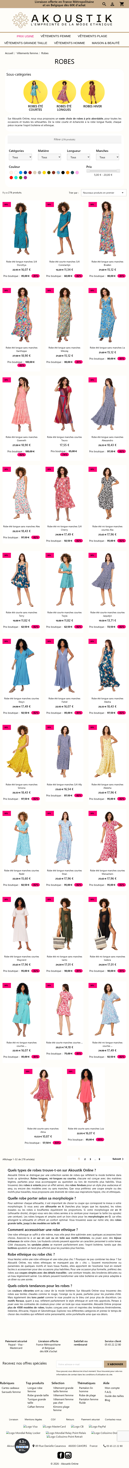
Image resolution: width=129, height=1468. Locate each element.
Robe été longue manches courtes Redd (21, 872)
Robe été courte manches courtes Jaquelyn (107, 614)
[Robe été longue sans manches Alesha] (107, 665)
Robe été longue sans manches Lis (107, 347)
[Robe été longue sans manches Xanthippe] (21, 314)
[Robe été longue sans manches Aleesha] (107, 751)
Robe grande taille (38, 1395)
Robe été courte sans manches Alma (43, 1130)
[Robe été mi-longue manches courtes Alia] (107, 493)
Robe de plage (87, 1395)
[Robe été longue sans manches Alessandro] (107, 404)
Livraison (13, 1419)
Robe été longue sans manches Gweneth (21, 438)
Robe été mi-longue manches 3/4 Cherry (64, 528)
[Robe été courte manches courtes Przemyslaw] (64, 1009)
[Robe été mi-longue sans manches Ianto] (64, 923)
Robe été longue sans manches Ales (21, 526)
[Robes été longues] (64, 91)
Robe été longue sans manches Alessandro (107, 438)
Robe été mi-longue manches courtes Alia (107, 528)
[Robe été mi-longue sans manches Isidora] (107, 923)
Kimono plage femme (61, 1408)
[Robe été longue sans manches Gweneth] (21, 404)
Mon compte (112, 1388)
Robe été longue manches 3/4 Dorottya (21, 263)
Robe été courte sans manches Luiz (86, 1128)
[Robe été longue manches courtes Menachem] (107, 837)
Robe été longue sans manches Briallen (107, 263)
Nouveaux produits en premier (104, 193)
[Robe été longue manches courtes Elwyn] (21, 665)
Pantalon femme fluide (88, 1400)
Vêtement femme (63, 1395)
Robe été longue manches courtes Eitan (64, 872)
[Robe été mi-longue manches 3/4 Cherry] (64, 493)
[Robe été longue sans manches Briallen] (107, 228)
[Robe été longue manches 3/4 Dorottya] (21, 228)
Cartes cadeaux (10, 1388)
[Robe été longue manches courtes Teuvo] (64, 404)
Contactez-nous (113, 1419)
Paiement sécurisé (90, 1419)
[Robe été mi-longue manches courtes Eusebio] (21, 1009)
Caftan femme (36, 1406)
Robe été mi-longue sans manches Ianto (64, 958)
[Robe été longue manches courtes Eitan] (64, 837)
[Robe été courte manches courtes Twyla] (64, 579)
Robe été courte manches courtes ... (64, 1042)
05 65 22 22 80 (114, 1446)
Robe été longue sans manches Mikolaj (64, 349)
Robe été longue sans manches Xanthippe (21, 349)
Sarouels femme (11, 1392)
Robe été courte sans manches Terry (21, 614)
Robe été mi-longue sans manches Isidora (107, 958)
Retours (70, 1419)
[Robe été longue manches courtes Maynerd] (21, 923)
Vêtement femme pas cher (63, 1400)
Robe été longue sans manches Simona (21, 786)
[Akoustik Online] (62, 20)
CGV (53, 1419)
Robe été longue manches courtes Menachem (107, 872)
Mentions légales (33, 1419)
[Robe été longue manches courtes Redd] (21, 837)
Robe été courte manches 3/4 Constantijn (64, 263)
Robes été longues (64, 108)
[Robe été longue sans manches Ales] (21, 493)
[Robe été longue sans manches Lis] (107, 314)
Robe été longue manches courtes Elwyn (21, 700)
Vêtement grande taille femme (63, 1389)
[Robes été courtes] (35, 91)
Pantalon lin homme (86, 1389)
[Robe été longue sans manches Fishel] (64, 665)
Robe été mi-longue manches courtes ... (22, 1044)
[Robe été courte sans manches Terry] (21, 579)
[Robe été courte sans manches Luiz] (86, 1095)
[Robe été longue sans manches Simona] (21, 751)
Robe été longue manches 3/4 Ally (64, 784)
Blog (107, 1400)
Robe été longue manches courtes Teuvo (64, 438)
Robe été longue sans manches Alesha (107, 700)
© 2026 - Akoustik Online (64, 1463)
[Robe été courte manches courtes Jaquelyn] (107, 579)
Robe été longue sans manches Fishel (64, 700)
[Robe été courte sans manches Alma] (43, 1095)
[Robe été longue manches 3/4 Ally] (64, 751)
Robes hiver (92, 106)
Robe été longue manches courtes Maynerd (21, 958)
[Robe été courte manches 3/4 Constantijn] (64, 228)
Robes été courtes (35, 108)
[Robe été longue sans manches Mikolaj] (64, 314)
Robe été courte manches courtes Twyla (64, 614)
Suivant (119, 1159)
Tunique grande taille (37, 1400)
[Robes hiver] (92, 91)
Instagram (68, 1455)
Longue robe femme (35, 1389)
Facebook (60, 1455)
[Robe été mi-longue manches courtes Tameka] (107, 1009)
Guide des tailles (114, 1396)
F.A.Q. (108, 1392)
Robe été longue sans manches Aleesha (107, 786)
